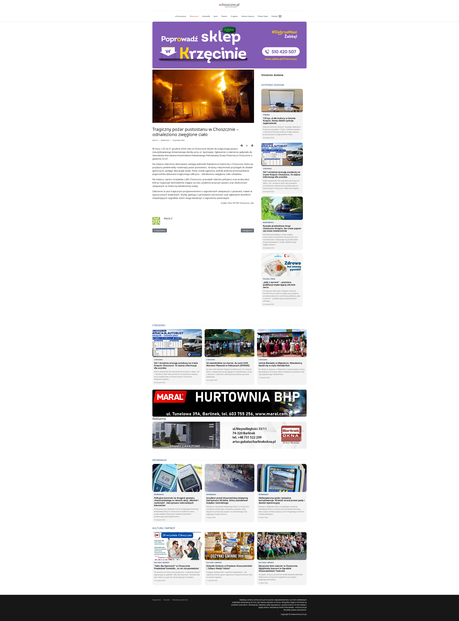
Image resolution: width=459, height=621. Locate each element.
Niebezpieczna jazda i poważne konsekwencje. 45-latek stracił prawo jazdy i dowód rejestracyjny (282, 500)
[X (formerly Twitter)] (247, 145)
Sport (216, 16)
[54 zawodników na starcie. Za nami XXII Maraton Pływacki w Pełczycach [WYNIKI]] (229, 343)
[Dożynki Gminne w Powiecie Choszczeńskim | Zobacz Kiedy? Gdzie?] (229, 546)
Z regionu (234, 16)
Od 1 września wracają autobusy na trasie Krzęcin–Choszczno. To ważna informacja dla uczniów (281, 174)
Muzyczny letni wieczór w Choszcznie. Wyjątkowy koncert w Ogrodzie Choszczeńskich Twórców (278, 568)
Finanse (224, 16)
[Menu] (280, 16)
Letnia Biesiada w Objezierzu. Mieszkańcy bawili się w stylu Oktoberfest (280, 364)
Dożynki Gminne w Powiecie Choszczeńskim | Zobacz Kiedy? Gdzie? (229, 567)
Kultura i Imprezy (247, 16)
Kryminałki (206, 16)
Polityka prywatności (180, 600)
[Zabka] (229, 45)
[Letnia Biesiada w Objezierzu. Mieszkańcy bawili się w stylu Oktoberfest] (282, 343)
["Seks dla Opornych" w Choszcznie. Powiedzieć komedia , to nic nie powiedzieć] (177, 546)
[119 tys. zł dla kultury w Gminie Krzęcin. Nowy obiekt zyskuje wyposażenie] (282, 100)
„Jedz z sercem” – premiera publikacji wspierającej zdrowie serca (279, 285)
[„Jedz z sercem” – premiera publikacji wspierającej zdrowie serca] (282, 264)
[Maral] (229, 403)
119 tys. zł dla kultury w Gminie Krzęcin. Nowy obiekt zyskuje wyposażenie (279, 121)
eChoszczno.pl (180, 16)
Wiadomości (194, 16)
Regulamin (156, 600)
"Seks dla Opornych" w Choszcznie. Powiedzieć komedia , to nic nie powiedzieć (176, 567)
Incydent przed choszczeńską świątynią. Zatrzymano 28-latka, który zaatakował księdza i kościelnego (227, 500)
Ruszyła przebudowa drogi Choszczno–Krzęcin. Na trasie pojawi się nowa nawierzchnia (282, 228)
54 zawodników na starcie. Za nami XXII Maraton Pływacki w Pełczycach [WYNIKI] (227, 364)
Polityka (274, 16)
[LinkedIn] (252, 145)
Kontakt (167, 600)
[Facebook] (241, 145)
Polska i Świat (263, 16)
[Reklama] (229, 435)
